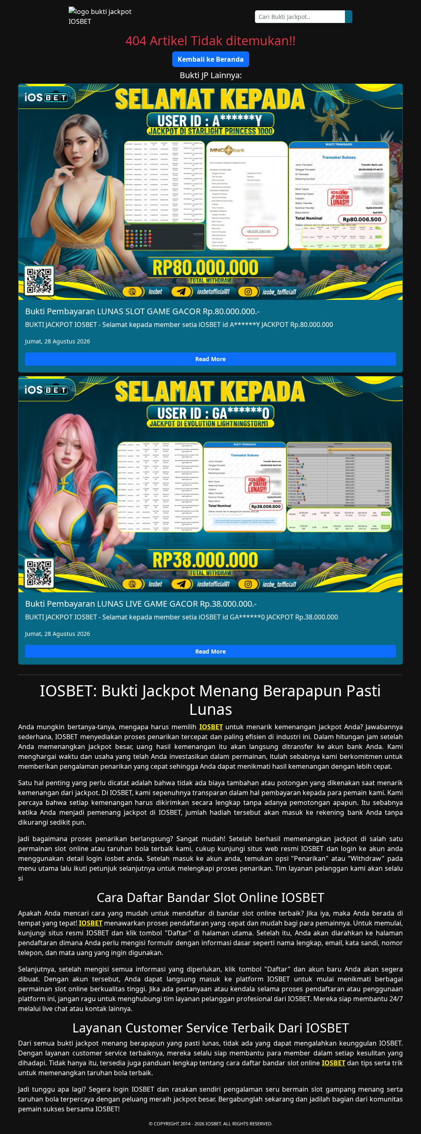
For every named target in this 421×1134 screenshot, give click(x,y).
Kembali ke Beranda (211, 59)
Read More (210, 359)
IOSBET (211, 726)
